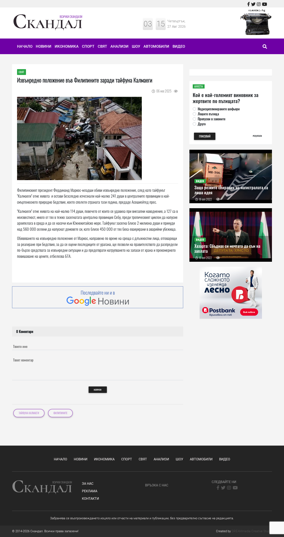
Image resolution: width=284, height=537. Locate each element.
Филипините (60, 413)
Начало (24, 46)
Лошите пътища (208, 113)
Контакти (90, 499)
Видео (179, 46)
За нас (87, 484)
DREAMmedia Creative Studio (252, 531)
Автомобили (156, 46)
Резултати (257, 135)
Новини (43, 46)
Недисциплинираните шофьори (219, 108)
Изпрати (97, 389)
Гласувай (204, 136)
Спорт (88, 46)
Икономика (67, 46)
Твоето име (20, 346)
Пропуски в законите (211, 118)
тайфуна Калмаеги (29, 413)
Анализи (119, 46)
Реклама (89, 491)
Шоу (136, 46)
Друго (202, 123)
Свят (102, 46)
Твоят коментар (23, 360)
